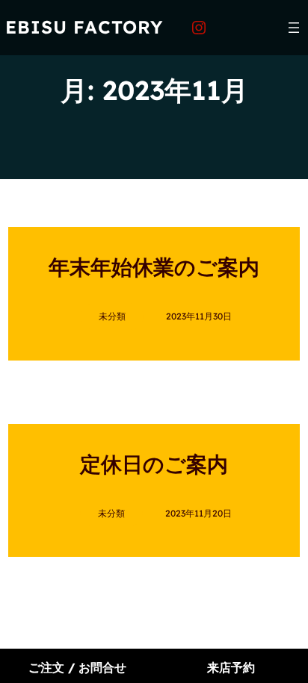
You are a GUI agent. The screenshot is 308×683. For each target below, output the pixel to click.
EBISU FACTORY (84, 27)
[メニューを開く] (294, 28)
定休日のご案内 (154, 464)
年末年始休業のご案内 (154, 267)
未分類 (112, 316)
